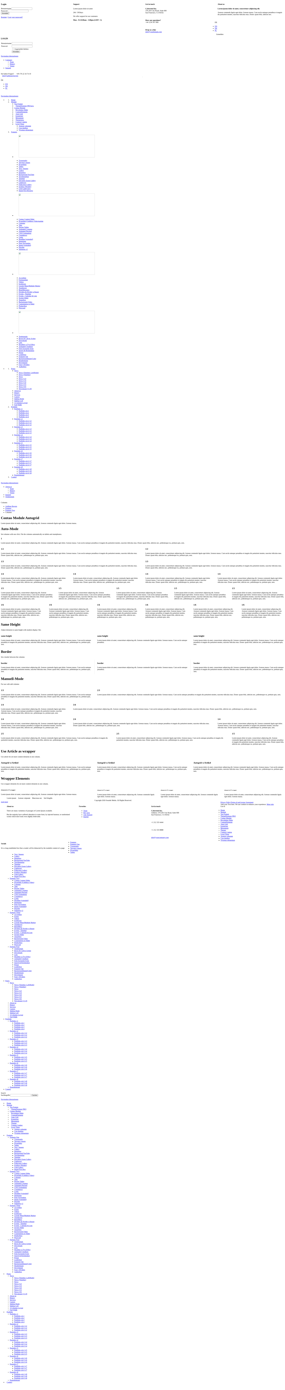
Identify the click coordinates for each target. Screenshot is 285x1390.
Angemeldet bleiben (21, 49)
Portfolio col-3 (19, 1027)
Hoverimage (18, 975)
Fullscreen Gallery (20, 870)
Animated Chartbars (21, 959)
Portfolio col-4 (19, 1029)
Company (8, 60)
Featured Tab (18, 969)
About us (8, 487)
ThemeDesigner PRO (228, 816)
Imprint (86, 817)
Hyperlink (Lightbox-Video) (24, 882)
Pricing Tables (19, 888)
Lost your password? (15, 17)
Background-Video (21, 939)
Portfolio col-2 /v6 (20, 1065)
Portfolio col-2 (19, 1025)
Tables (72, 852)
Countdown (18, 896)
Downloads (18, 953)
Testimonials (9, 497)
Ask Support (87, 815)
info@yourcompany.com (160, 837)
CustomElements (226, 822)
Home (223, 810)
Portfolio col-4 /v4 (20, 1053)
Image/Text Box (20, 876)
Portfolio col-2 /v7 (20, 1073)
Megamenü (224, 828)
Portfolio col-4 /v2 (20, 1037)
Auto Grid (224, 824)
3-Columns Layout (16, 1015)
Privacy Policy (226, 802)
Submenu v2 (18, 910)
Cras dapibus (225, 838)
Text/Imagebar (19, 862)
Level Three (225, 834)
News (12, 983)
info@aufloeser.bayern (10, 76)
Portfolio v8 (14, 1079)
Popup (16, 965)
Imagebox (17, 858)
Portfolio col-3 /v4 (20, 1051)
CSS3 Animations (20, 894)
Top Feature (225, 814)
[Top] (1, 1388)
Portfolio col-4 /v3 (20, 1045)
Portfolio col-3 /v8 (20, 1083)
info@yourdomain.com (153, 32)
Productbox (18, 943)
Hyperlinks (74, 850)
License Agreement (246, 802)
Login (16, 898)
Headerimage (19, 973)
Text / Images (19, 854)
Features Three (15, 913)
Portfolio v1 (14, 1021)
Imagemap (18, 902)
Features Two (10, 510)
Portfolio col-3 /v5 (20, 1059)
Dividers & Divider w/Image (24, 929)
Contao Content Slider (22, 880)
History (12, 64)
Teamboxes (18, 925)
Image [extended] (20, 906)
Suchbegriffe (5, 1095)
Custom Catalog (226, 832)
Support (8, 68)
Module (223, 812)
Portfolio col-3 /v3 (20, 1043)
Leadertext (18, 967)
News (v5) (18, 997)
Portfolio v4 (14, 1047)
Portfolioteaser (15, 1087)
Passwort (4, 11)
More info (270, 804)
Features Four (14, 947)
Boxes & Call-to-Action (22, 951)
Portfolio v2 (14, 1031)
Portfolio (8, 1019)
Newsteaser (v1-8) (20, 1001)
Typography (74, 846)
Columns (17, 884)
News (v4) (18, 995)
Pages (7, 981)
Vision (12, 66)
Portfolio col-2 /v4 (20, 1049)
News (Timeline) (20, 987)
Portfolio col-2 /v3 (20, 1041)
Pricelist (17, 908)
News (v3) (18, 993)
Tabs (16, 886)
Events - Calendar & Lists (23, 933)
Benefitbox (18, 927)
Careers (12, 1009)
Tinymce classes (76, 848)
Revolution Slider (227, 820)
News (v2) (18, 991)
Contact (8, 1089)
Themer (223, 830)
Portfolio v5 (14, 1055)
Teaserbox (17, 937)
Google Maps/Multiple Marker (25, 923)
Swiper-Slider (19, 935)
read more (4, 802)
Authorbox (18, 979)
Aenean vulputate (227, 836)
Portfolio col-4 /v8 (20, 1085)
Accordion (18, 915)
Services (13, 1007)
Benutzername (6, 8)
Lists (16, 955)
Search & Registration (22, 963)
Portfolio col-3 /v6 (20, 1067)
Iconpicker (224, 826)
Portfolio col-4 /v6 (20, 1069)
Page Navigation (20, 904)
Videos (16, 919)
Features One (75, 844)
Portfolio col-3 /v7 (20, 1075)
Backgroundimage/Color (23, 971)
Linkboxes (18, 868)
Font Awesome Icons (21, 961)
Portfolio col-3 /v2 (20, 1035)
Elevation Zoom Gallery (22, 866)
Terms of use (235, 802)
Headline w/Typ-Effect (22, 957)
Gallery (16, 856)
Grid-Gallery (18, 874)
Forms (16, 917)
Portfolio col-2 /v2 (20, 1033)
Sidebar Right (14, 1011)
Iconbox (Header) (20, 872)
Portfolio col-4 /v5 (20, 1061)
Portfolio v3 (14, 1039)
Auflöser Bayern (11, 506)
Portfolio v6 (14, 1063)
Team (12, 62)
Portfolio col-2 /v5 (20, 1057)
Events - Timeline (20, 931)
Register (4, 17)
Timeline (17, 864)
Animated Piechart (20, 892)
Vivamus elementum (228, 840)
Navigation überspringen (9, 56)
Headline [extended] (21, 900)
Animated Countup (21, 890)
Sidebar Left (14, 1013)
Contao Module (226, 818)
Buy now (86, 813)
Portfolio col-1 (19, 1023)
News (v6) (18, 999)
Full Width (13, 1017)
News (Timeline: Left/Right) (24, 985)
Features (8, 508)
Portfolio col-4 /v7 (20, 1077)
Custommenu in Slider (22, 941)
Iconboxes (17, 921)
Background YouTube (22, 860)
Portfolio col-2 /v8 (20, 1081)
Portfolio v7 (14, 1071)
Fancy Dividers (19, 977)
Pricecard (17, 945)
